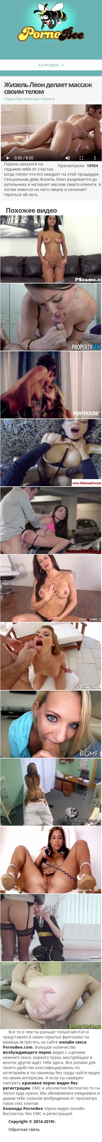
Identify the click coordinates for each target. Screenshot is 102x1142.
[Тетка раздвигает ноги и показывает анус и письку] (51, 588)
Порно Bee (13, 98)
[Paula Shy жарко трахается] (51, 928)
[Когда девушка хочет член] (51, 520)
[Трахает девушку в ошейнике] (51, 453)
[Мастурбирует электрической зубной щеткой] (51, 860)
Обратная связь (24, 1129)
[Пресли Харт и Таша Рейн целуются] (51, 385)
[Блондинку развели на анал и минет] (51, 656)
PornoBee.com (18, 1047)
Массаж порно (39, 98)
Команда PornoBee (23, 1108)
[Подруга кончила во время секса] (51, 724)
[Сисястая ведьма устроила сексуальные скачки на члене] (51, 249)
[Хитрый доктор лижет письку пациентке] (51, 792)
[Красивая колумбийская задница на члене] (51, 317)
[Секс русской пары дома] (51, 995)
